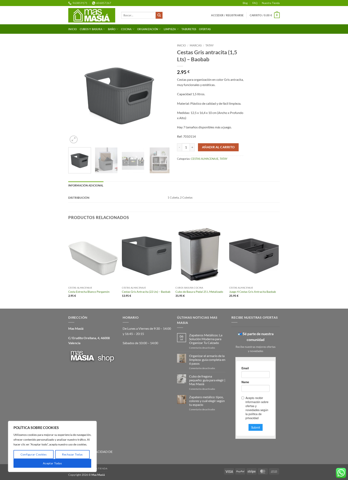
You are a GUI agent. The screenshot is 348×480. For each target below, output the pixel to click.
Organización (147, 29)
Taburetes (188, 29)
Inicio (72, 29)
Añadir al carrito (218, 147)
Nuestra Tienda (271, 3)
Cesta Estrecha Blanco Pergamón (89, 291)
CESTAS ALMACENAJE (205, 158)
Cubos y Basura (91, 29)
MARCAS (196, 45)
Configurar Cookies (34, 454)
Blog (245, 3)
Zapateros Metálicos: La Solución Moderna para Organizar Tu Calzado (205, 339)
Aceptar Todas (52, 463)
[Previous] (75, 93)
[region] (52, 446)
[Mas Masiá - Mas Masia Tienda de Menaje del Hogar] (91, 15)
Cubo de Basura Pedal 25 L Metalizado (199, 291)
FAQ (254, 3)
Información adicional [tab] (85, 185)
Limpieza (170, 29)
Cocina (126, 29)
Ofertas (205, 29)
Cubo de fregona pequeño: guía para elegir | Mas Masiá (207, 380)
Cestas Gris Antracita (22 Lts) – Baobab (146, 291)
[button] (227, 15)
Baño (112, 29)
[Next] (164, 93)
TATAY (209, 45)
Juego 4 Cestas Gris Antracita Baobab (252, 291)
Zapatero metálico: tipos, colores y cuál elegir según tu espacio (207, 400)
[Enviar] (159, 15)
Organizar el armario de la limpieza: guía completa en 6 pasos (207, 359)
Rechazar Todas (72, 454)
